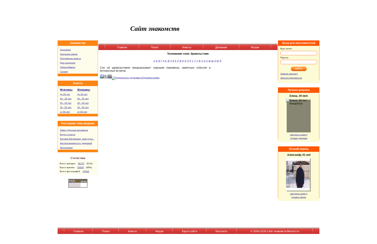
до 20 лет (65, 94)
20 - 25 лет (66, 98)
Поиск (154, 47)
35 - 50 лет (66, 107)
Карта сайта (189, 231)
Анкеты (186, 47)
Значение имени (69, 54)
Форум (255, 47)
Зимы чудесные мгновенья (74, 130)
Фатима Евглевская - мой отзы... (77, 139)
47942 (86, 171)
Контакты (221, 231)
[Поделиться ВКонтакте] (102, 77)
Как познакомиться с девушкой (76, 143)
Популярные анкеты (70, 58)
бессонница (66, 147)
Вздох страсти (67, 134)
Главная (122, 47)
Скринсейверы (67, 67)
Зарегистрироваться (291, 78)
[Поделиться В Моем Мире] (110, 77)
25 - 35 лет (66, 103)
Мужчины (66, 89)
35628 (80, 167)
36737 (81, 163)
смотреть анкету (298, 134)
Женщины (83, 89)
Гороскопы (65, 49)
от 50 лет (65, 112)
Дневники (221, 47)
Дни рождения (67, 63)
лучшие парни (298, 197)
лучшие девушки (298, 138)
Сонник (64, 71)
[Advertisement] (245, 94)
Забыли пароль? (289, 74)
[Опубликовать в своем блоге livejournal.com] (106, 77)
